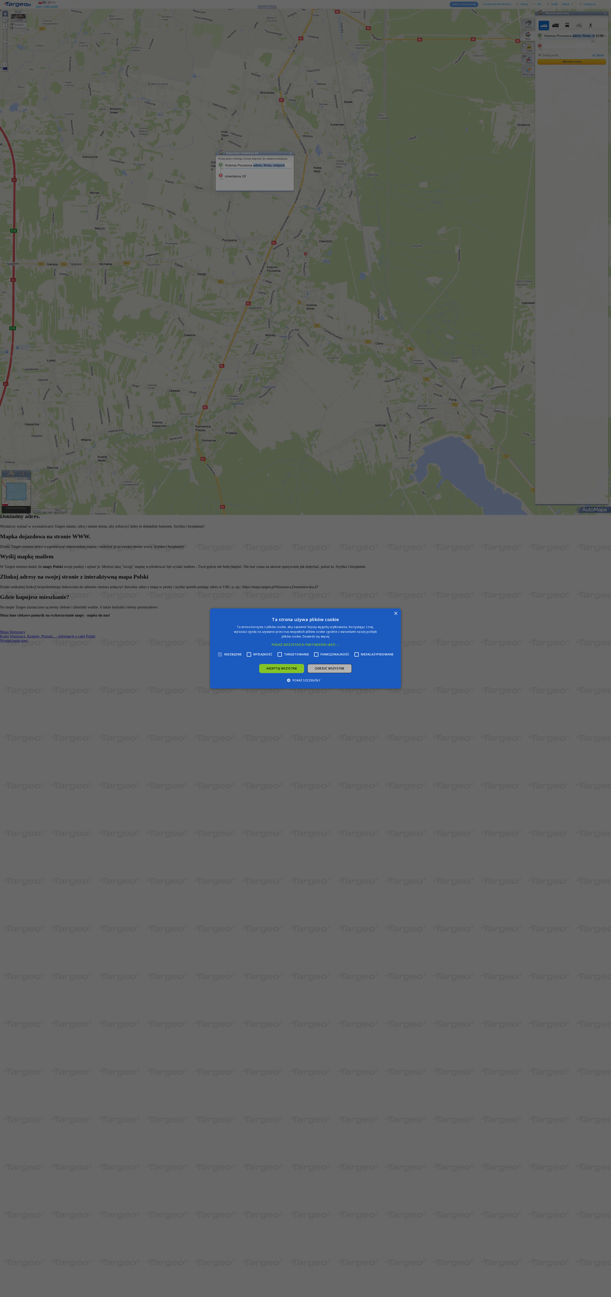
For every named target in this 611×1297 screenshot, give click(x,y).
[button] (305, 645)
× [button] (395, 613)
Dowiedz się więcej (316, 636)
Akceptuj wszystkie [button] (281, 668)
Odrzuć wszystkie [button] (329, 668)
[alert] (305, 648)
